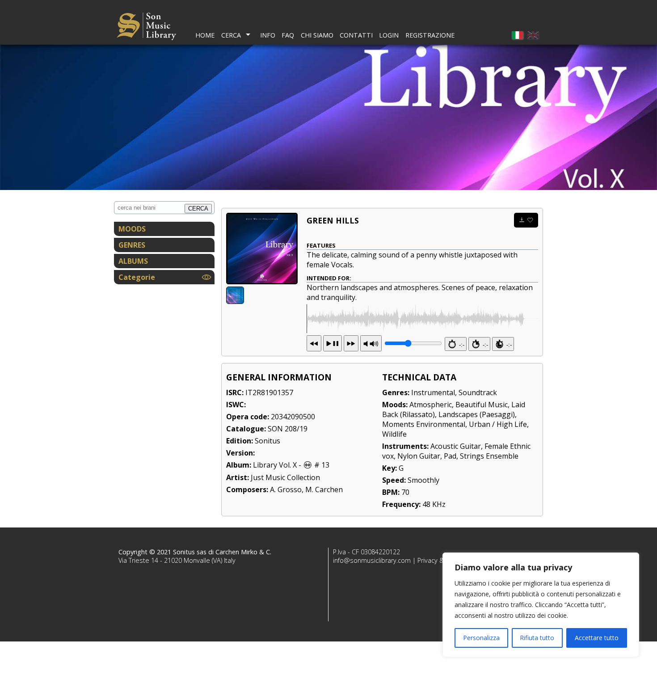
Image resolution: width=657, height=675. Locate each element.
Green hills (333, 220)
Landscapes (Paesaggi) (476, 414)
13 (332, 343)
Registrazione (430, 35)
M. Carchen (324, 489)
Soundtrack (478, 392)
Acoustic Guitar (455, 446)
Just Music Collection (285, 477)
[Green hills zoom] (262, 248)
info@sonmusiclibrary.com (372, 560)
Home (205, 35)
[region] (540, 605)
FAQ (288, 35)
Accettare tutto (597, 637)
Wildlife (394, 434)
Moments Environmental (423, 424)
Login (389, 35)
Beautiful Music (481, 404)
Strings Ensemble (489, 456)
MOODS (132, 229)
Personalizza (481, 637)
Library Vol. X (275, 465)
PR (370, 343)
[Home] (146, 27)
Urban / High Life (498, 424)
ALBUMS (133, 261)
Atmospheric (430, 404)
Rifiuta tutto (537, 637)
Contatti (356, 35)
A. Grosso (286, 489)
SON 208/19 (287, 429)
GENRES (131, 245)
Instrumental (433, 392)
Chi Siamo (317, 35)
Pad (450, 456)
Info (267, 35)
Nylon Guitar (418, 456)
